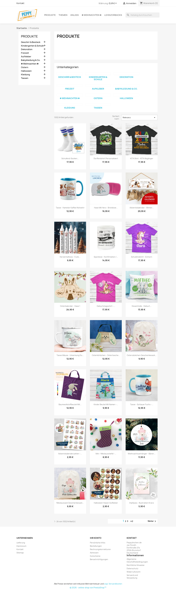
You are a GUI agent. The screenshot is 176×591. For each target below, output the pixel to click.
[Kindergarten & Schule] (98, 73)
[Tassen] (98, 104)
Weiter (152, 521)
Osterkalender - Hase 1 (70, 306)
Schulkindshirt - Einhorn (141, 257)
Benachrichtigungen (99, 559)
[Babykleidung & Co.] (126, 85)
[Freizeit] (70, 85)
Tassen (24, 78)
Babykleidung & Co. (30, 60)
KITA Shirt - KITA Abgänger (141, 158)
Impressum (21, 546)
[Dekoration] (126, 73)
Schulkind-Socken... (70, 158)
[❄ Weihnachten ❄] (70, 95)
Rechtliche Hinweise (135, 565)
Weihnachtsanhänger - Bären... (142, 453)
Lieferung (20, 542)
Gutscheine (95, 556)
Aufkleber (26, 56)
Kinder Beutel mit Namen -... (106, 404)
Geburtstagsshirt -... (106, 306)
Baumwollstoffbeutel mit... (70, 404)
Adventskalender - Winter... (142, 207)
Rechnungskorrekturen (100, 549)
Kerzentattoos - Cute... (70, 257)
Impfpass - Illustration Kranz (141, 503)
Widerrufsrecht (133, 572)
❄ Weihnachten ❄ (91, 15)
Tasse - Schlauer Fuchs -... (141, 404)
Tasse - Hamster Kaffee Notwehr (70, 207)
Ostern (24, 67)
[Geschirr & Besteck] (70, 73)
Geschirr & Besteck (30, 42)
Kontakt (20, 3)
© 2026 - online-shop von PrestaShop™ (88, 587)
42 (132, 521)
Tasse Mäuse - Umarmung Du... (70, 355)
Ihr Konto (95, 538)
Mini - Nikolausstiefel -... (106, 453)
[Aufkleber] (98, 85)
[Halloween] (126, 95)
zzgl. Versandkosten (113, 584)
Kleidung (25, 74)
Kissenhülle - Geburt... (142, 306)
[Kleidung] (70, 104)
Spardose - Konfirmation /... (106, 257)
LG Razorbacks (113, 15)
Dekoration (26, 49)
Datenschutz (132, 568)
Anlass (74, 15)
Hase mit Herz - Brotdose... (106, 207)
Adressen (94, 552)
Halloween (26, 71)
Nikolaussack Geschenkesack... (70, 503)
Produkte (50, 15)
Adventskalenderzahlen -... (70, 453)
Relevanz (139, 117)
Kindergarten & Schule (32, 45)
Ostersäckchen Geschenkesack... (142, 355)
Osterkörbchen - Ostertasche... (106, 355)
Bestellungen (96, 546)
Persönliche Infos (97, 542)
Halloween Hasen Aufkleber (106, 503)
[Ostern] (98, 95)
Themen (63, 15)
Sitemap (20, 552)
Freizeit (25, 53)
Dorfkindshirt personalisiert (106, 158)
